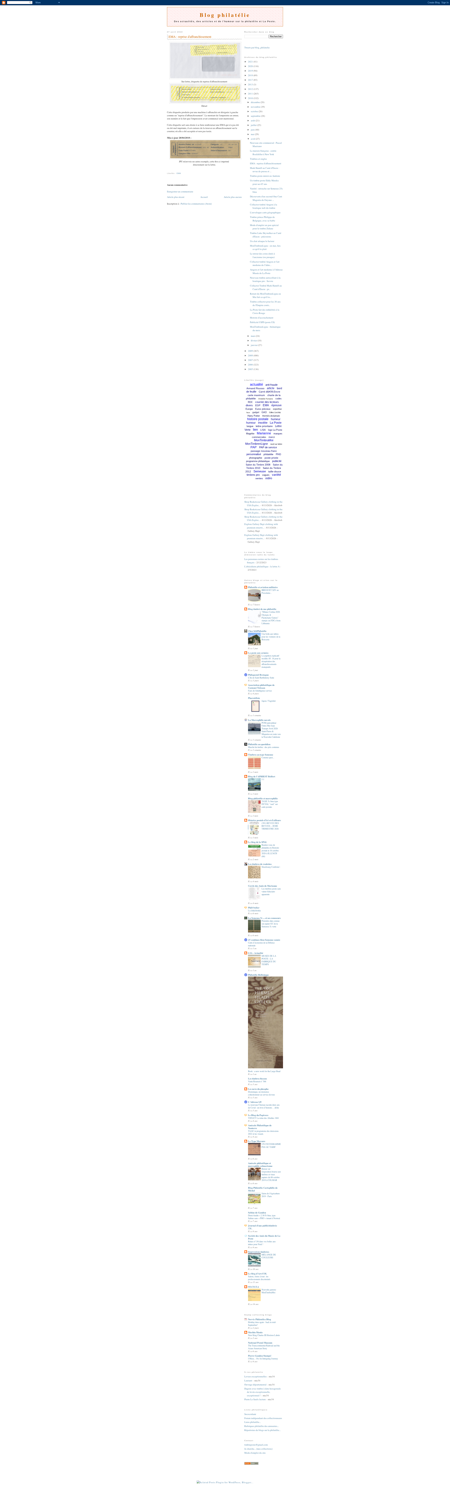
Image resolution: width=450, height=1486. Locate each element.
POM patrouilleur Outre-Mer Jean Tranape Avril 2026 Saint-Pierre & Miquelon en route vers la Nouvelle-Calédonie (271, 729)
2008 (250, 355)
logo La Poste (275, 430)
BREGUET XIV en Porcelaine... (270, 591)
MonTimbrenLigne (256, 443)
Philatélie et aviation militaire (263, 587)
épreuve (276, 405)
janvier (254, 345)
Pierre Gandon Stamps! (259, 1355)
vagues (265, 475)
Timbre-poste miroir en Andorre (265, 175)
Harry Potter (254, 415)
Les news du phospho (258, 1088)
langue (250, 426)
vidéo (268, 478)
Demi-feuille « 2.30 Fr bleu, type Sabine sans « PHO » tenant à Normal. (264, 1217)
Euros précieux (263, 409)
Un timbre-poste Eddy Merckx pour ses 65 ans (264, 182)
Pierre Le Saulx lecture (255, 1399)
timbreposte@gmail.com (256, 1444)
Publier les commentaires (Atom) (196, 203)
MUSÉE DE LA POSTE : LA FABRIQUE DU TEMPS (269, 960)
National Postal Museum (260, 1342)
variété (276, 474)
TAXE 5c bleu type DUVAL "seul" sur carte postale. (270, 804)
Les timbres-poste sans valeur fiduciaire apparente (271, 891)
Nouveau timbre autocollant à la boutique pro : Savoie (265, 279)
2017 (250, 79)
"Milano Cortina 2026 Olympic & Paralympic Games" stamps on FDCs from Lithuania (271, 617)
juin (253, 129)
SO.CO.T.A (253, 1286)
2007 (250, 360)
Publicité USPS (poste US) (262, 322)
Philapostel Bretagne (258, 674)
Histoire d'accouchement (261, 317)
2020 (250, 66)
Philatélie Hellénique (258, 974)
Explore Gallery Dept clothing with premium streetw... (261, 525)
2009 (250, 350)
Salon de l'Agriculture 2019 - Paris (271, 1195)
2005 (250, 369)
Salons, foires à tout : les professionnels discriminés (259, 1278)
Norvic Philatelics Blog (259, 1319)
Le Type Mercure (256, 1141)
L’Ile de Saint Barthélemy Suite (261, 677)
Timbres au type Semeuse (260, 754)
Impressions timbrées (258, 1251)
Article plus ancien (233, 197)
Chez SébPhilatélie (257, 631)
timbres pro (253, 474)
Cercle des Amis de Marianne (262, 885)
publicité (276, 461)
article (270, 388)
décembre (256, 102)
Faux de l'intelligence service (260, 690)
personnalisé (253, 454)
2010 (250, 98)
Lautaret (248, 1380)
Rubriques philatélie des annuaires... (261, 1426)
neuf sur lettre (276, 444)
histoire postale (257, 419)
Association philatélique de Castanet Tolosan (261, 686)
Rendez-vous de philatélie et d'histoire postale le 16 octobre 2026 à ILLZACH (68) (270, 850)
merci (272, 437)
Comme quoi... (268, 757)
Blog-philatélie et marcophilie (263, 798)
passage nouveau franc (264, 450)
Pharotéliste (254, 698)
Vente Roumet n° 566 (257, 1081)
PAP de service (268, 447)
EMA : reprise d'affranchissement (190, 36)
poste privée (271, 457)
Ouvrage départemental (255, 1384)
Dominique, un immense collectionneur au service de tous (261, 1093)
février (254, 340)
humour (251, 422)
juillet (254, 125)
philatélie (268, 454)
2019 (250, 70)
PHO (278, 454)
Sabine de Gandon (257, 1212)
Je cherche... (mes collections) (258, 1448)
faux (248, 412)
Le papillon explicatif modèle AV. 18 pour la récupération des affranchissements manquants (271, 661)
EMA (179, 173)
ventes (259, 478)
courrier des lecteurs (267, 401)
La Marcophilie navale (259, 720)
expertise (277, 409)
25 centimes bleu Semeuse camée (264, 939)
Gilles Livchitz (275, 412)
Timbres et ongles (258, 158)
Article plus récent (175, 197)
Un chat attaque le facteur (262, 241)
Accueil (204, 197)
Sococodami (250, 1414)
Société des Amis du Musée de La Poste (264, 1237)
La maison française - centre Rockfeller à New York (263, 152)
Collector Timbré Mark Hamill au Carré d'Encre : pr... (266, 287)
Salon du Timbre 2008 (258, 464)
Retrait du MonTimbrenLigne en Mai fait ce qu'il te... (265, 295)
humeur (275, 419)
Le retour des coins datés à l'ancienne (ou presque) (262, 255)
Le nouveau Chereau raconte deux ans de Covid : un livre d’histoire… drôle (264, 1106)
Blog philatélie (225, 15)
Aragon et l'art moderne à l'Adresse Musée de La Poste (266, 271)
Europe (249, 409)
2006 (250, 364)
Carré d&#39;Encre (269, 391)
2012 (250, 89)
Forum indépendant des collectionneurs (263, 1418)
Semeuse (259, 471)
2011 (250, 93)
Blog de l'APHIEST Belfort (261, 776)
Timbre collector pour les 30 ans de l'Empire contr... (265, 303)
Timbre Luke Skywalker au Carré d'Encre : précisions (265, 234)
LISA (263, 429)
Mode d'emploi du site (255, 1452)
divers (249, 405)
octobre (255, 111)
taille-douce (274, 471)
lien (255, 429)
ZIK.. (250, 1228)
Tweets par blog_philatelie (257, 47)
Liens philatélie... (252, 1422)
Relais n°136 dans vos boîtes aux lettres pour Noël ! (262, 1243)
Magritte (250, 433)
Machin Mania (255, 1332)
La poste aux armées (258, 652)
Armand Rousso (255, 388)
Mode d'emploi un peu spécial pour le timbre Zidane (264, 227)
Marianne (264, 433)
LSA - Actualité (255, 953)
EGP (257, 405)
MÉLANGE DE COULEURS (269, 1256)
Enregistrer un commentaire (180, 191)
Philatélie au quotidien (259, 744)
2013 (250, 84)
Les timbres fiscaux (257, 1078)
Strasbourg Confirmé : (271, 866)
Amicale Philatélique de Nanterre (260, 1127)
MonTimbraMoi (263, 440)
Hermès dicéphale (271, 416)
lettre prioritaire (264, 426)
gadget (255, 412)
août (253, 120)
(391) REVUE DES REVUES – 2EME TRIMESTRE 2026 (270, 826)
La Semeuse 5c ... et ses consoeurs (264, 918)
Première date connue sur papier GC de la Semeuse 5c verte (270, 923)
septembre (256, 115)
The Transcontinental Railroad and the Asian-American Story (264, 1347)
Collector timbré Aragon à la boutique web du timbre (263, 206)
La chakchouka (254, 910)
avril (253, 138)
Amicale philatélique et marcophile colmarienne (260, 1164)
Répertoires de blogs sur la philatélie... (262, 1430)
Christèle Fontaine (265, 399)
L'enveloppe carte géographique (265, 212)
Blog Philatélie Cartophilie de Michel (263, 1189)
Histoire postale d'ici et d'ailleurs (264, 820)
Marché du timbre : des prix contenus (263, 747)
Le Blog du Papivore (258, 1115)
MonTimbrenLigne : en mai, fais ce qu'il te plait (265, 247)
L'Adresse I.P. (255, 1102)
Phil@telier (253, 907)
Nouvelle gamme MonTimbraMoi (269, 1291)
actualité (256, 384)
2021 (250, 61)
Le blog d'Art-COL (257, 1273)
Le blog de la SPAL (257, 842)
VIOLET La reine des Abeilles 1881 (263, 1118)
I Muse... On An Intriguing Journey (263, 1358)
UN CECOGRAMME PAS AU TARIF (271, 1145)
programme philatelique (258, 461)
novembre (256, 106)
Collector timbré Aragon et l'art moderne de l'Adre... (264, 263)
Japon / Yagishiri (269, 700)
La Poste (275, 422)
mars (253, 335)
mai (253, 134)
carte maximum (256, 395)
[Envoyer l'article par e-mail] (167, 169)
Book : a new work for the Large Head (264, 1071)
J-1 (263, 779)
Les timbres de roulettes (260, 864)
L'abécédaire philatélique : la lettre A (261, 566)
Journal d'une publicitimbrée (262, 1225)
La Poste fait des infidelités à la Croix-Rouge (264, 311)
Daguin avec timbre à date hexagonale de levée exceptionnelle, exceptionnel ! (262, 1392)
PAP (253, 447)
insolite (262, 422)
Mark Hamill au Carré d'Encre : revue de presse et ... (264, 169)
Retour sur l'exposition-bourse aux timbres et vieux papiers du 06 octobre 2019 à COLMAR (271, 1174)
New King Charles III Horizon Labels (264, 1335)
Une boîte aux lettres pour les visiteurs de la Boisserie (271, 636)
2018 (250, 75)
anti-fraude (271, 384)
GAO (264, 412)
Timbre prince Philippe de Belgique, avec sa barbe (262, 218)
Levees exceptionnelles (255, 1376)
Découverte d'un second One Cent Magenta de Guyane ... (266, 198)
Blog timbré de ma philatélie (262, 609)
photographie (255, 458)
